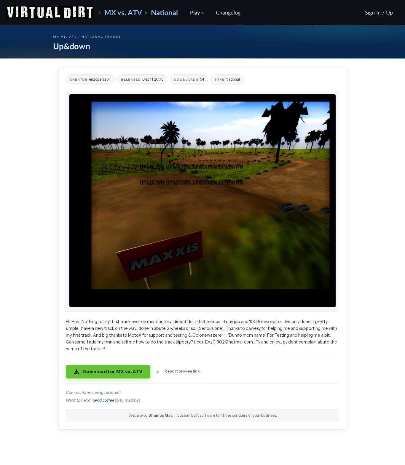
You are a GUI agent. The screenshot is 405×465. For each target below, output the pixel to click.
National (164, 12)
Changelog (228, 12)
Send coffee (103, 400)
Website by (202, 415)
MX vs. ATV (123, 12)
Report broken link (182, 371)
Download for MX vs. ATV (112, 371)
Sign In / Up (379, 12)
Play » (197, 12)
